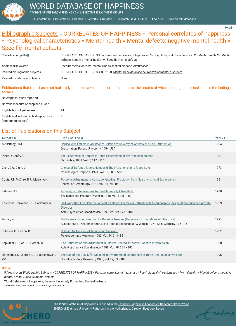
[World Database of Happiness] (15, 12)
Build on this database (182, 19)
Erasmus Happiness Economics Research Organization (153, 304)
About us (157, 19)
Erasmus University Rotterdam (86, 308)
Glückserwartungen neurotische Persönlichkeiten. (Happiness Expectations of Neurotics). (118, 219)
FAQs (143, 19)
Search (78, 19)
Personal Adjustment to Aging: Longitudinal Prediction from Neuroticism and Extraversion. (118, 179)
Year (218, 138)
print (231, 27)
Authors (8, 138)
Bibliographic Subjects (30, 33)
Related (107, 19)
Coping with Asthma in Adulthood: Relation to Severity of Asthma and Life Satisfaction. (116, 144)
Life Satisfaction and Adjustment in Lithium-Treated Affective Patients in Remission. (115, 243)
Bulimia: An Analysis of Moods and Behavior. (89, 231)
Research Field (126, 19)
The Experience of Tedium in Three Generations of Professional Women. (107, 156)
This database (41, 19)
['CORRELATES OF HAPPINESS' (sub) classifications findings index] (27, 55)
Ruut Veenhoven (153, 308)
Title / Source (71, 138)
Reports (92, 19)
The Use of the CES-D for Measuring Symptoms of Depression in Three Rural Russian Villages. (122, 255)
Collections (62, 19)
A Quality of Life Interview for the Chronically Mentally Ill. (97, 191)
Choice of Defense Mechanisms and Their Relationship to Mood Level (106, 167)
